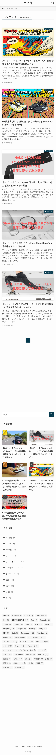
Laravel (18, 624)
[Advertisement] (28, 379)
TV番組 (10, 538)
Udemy (7, 637)
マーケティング (14, 568)
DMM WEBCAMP (20, 620)
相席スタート (20, 663)
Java (34, 620)
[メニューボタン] (3, 3)
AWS (6, 616)
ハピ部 (28, 3)
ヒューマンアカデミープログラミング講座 (19, 650)
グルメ (10, 543)
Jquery (7, 624)
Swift (15, 633)
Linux (29, 624)
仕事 (10, 580)
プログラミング (15, 562)
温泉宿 (7, 663)
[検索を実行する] (51, 414)
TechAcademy (28, 633)
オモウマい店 (42, 642)
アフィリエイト (10, 642)
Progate (21, 629)
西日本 (39, 663)
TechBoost (43, 633)
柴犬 (28, 659)
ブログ (11, 555)
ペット (42, 650)
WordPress (20, 637)
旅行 (10, 586)
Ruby (42, 629)
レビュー (18, 654)
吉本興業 (30, 654)
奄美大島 (43, 654)
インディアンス (26, 642)
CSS (6, 620)
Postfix (48, 624)
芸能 (9, 592)
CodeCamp (41, 616)
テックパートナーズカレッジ (26, 646)
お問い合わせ (37, 747)
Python (32, 629)
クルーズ (7, 646)
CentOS (28, 616)
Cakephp (16, 616)
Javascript (45, 620)
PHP (38, 624)
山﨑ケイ (18, 659)
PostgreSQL (8, 629)
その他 (11, 549)
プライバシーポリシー (22, 747)
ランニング (12, 574)
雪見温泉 (19, 667)
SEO (6, 633)
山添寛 (7, 659)
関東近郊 (7, 667)
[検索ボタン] (53, 3)
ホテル (7, 654)
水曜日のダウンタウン (43, 659)
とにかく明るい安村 (36, 637)
